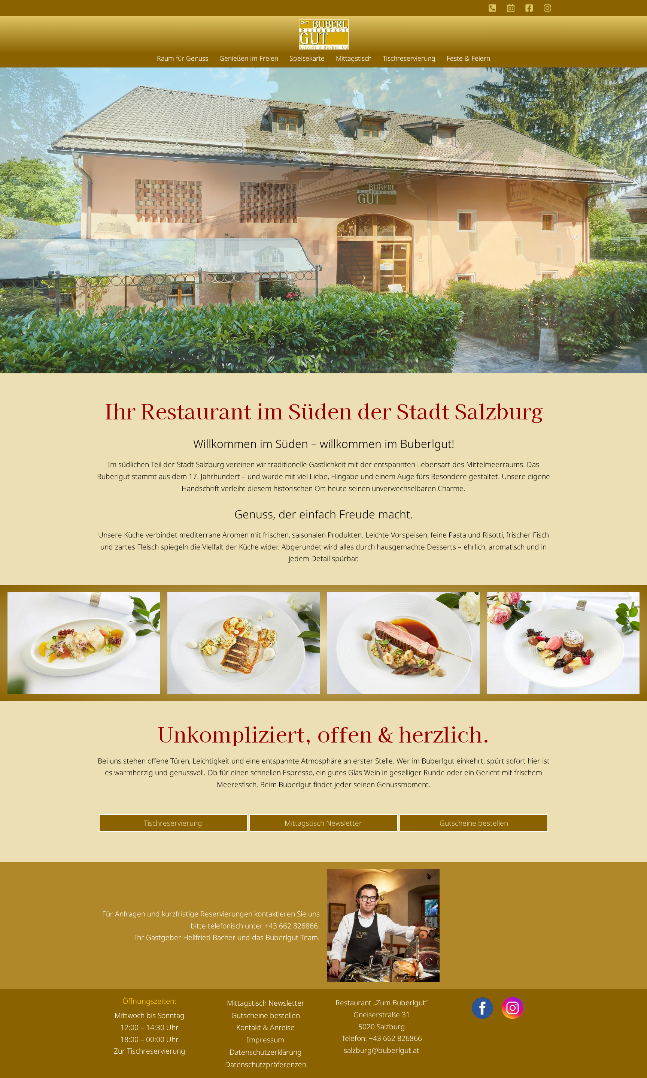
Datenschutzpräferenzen (265, 1064)
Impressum (265, 1040)
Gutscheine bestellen (265, 1015)
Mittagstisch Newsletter (265, 1003)
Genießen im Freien (248, 58)
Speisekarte (307, 58)
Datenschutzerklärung (266, 1052)
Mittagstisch (353, 58)
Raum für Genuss (182, 58)
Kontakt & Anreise (265, 1027)
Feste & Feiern (468, 58)
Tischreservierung (409, 58)
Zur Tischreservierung (149, 1051)
